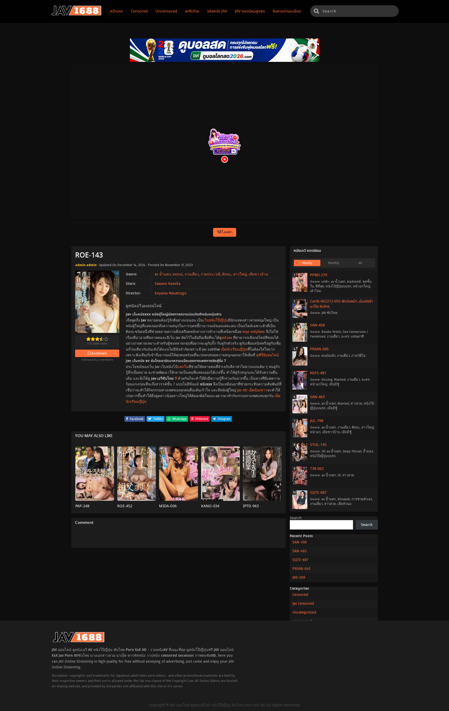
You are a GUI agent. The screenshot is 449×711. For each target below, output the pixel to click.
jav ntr (242, 390)
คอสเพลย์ (354, 282)
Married (340, 379)
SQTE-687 (318, 492)
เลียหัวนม (345, 504)
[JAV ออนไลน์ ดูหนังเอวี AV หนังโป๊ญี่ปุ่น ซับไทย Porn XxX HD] (76, 14)
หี (176, 378)
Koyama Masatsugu (170, 293)
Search (296, 518)
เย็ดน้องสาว (258, 390)
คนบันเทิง (328, 356)
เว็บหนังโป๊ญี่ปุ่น (215, 320)
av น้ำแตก (163, 274)
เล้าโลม (315, 291)
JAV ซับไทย (329, 313)
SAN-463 (317, 397)
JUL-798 (316, 421)
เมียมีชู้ (334, 384)
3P (323, 451)
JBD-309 (298, 577)
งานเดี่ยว (191, 274)
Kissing (327, 379)
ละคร (345, 336)
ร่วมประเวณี (210, 274)
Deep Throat (352, 451)
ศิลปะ (226, 274)
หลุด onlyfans (253, 332)
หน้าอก (315, 432)
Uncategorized (304, 612)
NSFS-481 (318, 373)
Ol (339, 475)
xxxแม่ (178, 274)
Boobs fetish (331, 332)
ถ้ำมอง (368, 451)
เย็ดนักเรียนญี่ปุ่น (234, 349)
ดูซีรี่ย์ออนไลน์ (267, 355)
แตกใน (183, 367)
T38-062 (317, 468)
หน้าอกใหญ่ (361, 286)
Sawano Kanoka (167, 283)
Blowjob (344, 499)
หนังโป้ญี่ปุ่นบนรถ (338, 286)
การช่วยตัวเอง (362, 499)
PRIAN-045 (319, 349)
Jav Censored (303, 603)
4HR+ (325, 282)
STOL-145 (318, 444)
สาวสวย (356, 403)
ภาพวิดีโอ (358, 356)
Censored (300, 594)
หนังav (227, 337)
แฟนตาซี (357, 336)
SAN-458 (317, 325)
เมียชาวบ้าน (258, 274)
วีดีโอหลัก (224, 232)
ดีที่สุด (319, 286)
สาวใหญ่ (240, 274)
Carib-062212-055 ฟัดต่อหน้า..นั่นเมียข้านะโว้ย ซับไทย (341, 304)
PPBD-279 (318, 275)
